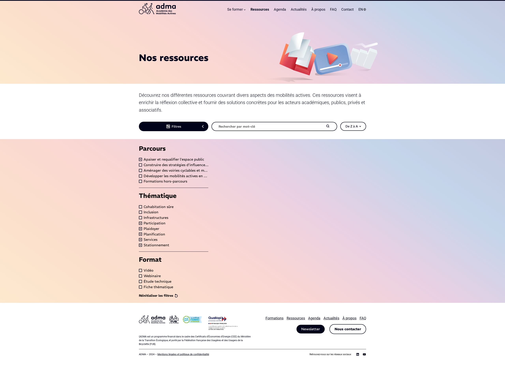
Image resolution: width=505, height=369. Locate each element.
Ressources (296, 318)
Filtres (176, 126)
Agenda (314, 318)
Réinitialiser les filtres (156, 295)
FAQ (363, 318)
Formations (274, 318)
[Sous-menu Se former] (245, 9)
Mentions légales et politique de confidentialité (183, 354)
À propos (349, 318)
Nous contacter (348, 329)
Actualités (331, 318)
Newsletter (310, 329)
